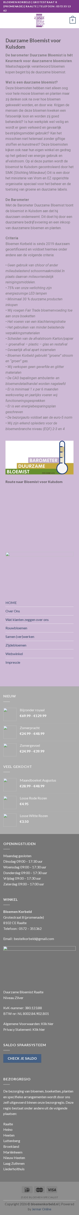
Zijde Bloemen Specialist (39, 1197)
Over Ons (12, 611)
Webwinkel (14, 654)
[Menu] (6, 20)
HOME (11, 602)
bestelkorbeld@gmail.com (34, 938)
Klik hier (47, 1024)
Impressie (12, 662)
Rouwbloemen (16, 628)
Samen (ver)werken (19, 636)
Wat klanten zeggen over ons (27, 619)
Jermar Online (41, 1209)
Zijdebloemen (15, 645)
